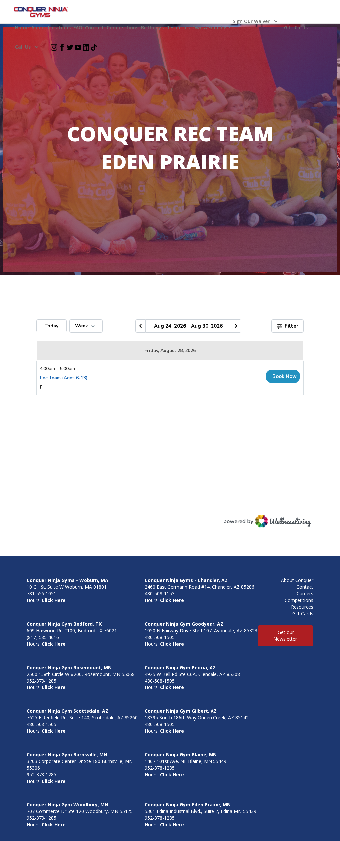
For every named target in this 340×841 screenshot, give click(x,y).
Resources (178, 27)
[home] (41, 12)
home (22, 27)
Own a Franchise (211, 27)
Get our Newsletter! (285, 635)
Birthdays (152, 27)
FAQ (77, 27)
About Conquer (297, 580)
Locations (59, 27)
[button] (257, 21)
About (38, 27)
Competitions (122, 27)
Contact (94, 27)
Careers (305, 593)
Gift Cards (296, 27)
